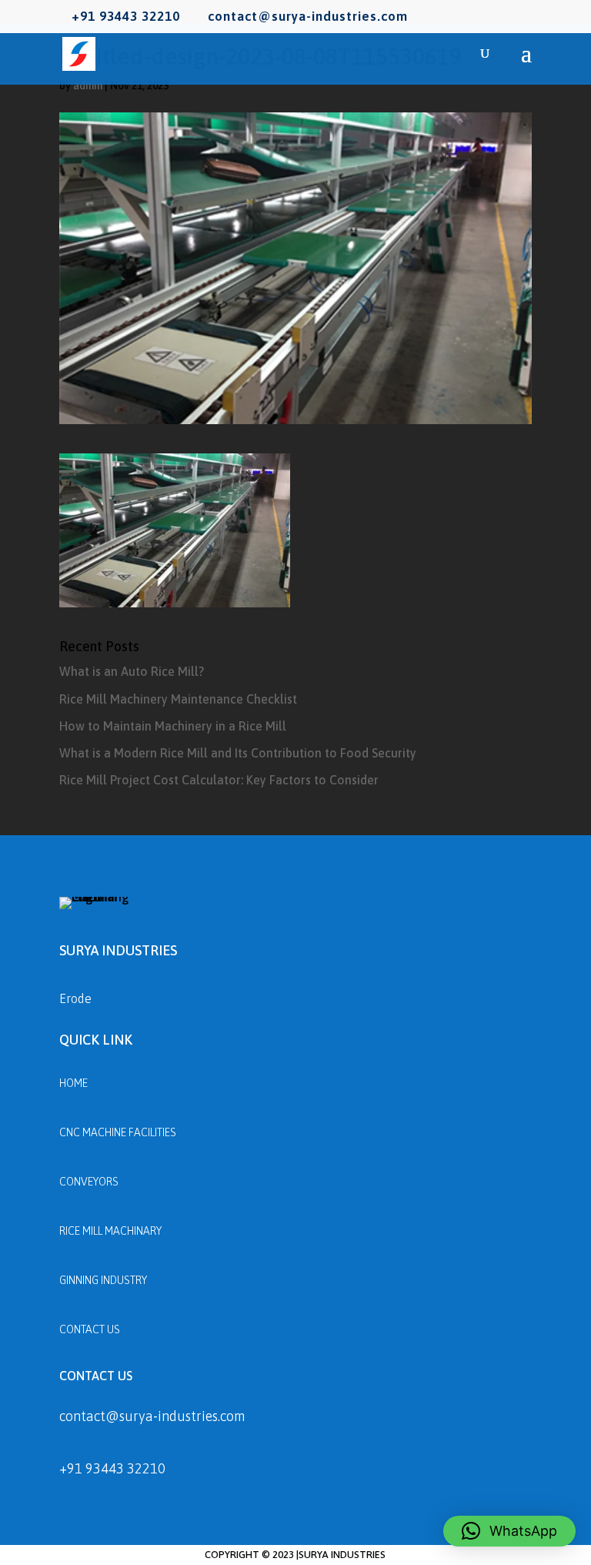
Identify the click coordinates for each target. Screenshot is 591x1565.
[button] (509, 1531)
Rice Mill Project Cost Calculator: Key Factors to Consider (219, 780)
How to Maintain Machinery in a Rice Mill (172, 726)
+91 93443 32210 (112, 1468)
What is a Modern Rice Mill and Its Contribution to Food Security (237, 753)
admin (87, 85)
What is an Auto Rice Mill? (131, 671)
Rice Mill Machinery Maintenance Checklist (178, 699)
